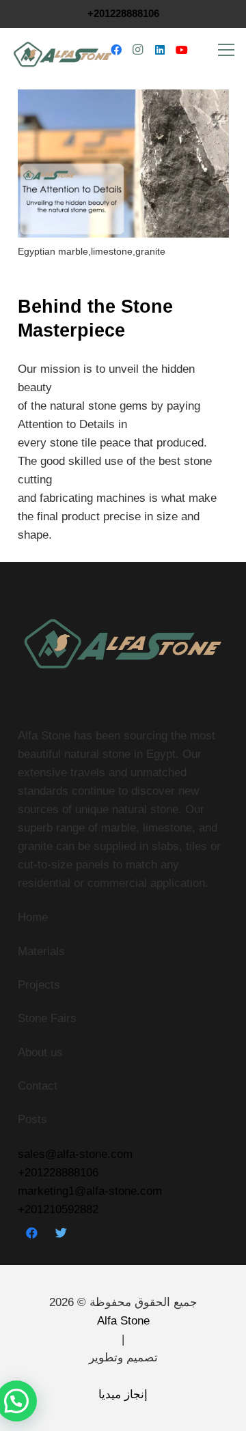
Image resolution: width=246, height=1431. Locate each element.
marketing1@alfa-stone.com (90, 1191)
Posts (32, 1119)
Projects (39, 984)
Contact (37, 1085)
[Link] (63, 50)
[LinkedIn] (160, 50)
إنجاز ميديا (123, 1394)
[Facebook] (116, 50)
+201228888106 (123, 13)
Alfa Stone (123, 1320)
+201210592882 (58, 1209)
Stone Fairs (47, 1018)
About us (40, 1052)
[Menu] (226, 50)
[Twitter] (61, 1233)
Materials (41, 951)
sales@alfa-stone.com (75, 1154)
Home (33, 917)
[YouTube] (182, 50)
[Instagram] (138, 50)
